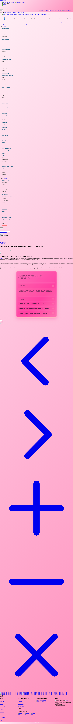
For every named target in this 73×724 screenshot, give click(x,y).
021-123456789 (21, 706)
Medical (3, 202)
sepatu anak (4, 53)
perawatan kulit (4, 182)
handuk (3, 211)
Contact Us (70, 10)
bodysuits (3, 46)
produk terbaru (5, 28)
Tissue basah (4, 198)
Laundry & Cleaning (5, 200)
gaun (3, 95)
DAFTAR (59, 10)
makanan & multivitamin (7, 166)
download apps (11, 2)
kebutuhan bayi (5, 39)
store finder (38, 14)
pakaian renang (5, 73)
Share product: (2, 322)
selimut (3, 132)
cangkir (3, 157)
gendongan (4, 122)
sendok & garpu (4, 161)
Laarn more (35, 250)
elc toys (3, 223)
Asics (4, 24)
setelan (3, 66)
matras (3, 142)
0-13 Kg (3, 117)
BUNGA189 (2, 258)
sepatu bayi (4, 51)
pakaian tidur (4, 41)
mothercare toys (4, 221)
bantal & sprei (5, 135)
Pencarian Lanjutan (3, 232)
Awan (27, 24)
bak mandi (4, 209)
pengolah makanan (6, 163)
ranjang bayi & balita (6, 137)
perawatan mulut (4, 189)
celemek (3, 153)
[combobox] (5, 231)
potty (3, 206)
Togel (1, 720)
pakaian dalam (4, 84)
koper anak (4, 113)
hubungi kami (20, 701)
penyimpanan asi (4, 172)
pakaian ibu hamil (6, 87)
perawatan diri (4, 191)
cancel (1, 233)
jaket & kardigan (4, 68)
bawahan (3, 63)
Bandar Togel (2, 706)
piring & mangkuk (5, 159)
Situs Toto (1, 709)
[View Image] (11, 692)
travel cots (4, 124)
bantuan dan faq (21, 704)
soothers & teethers (6, 150)
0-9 (70, 18)
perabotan (4, 140)
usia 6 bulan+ (4, 110)
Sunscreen (3, 184)
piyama (3, 44)
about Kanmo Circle (13, 14)
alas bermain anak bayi (7, 217)
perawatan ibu (5, 194)
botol (3, 146)
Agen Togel (2, 701)
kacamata (3, 34)
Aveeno (16, 24)
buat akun (3, 239)
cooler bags (4, 174)
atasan (3, 61)
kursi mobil (4, 115)
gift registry (24, 2)
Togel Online (2, 712)
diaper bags (4, 127)
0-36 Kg (3, 119)
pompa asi (3, 170)
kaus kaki (3, 56)
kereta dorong (5, 107)
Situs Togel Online (3, 714)
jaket (3, 99)
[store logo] (15, 12)
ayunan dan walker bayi (7, 214)
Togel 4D (1, 704)
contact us (49, 14)
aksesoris (3, 70)
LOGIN (46, 10)
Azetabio (39, 24)
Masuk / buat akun (5, 238)
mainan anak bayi (6, 219)
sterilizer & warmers (6, 148)
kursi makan (4, 177)
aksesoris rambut (4, 36)
